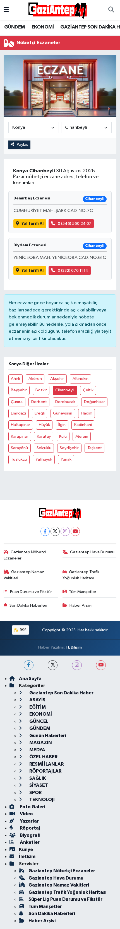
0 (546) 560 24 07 (74, 223)
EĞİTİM (37, 707)
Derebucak (65, 402)
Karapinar (19, 436)
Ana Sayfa (30, 678)
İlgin (62, 425)
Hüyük (44, 425)
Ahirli (15, 379)
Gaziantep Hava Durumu (92, 552)
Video (26, 813)
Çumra (17, 402)
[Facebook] (45, 531)
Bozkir (41, 390)
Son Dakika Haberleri (28, 605)
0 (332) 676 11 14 (73, 270)
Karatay (44, 436)
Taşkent (94, 448)
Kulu (63, 436)
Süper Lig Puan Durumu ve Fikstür (65, 899)
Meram (81, 436)
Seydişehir (69, 448)
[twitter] (52, 665)
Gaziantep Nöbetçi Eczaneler (25, 555)
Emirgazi (18, 413)
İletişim (27, 856)
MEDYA (36, 749)
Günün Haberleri (47, 735)
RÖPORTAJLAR (44, 771)
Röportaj (29, 828)
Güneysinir (62, 413)
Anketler (29, 842)
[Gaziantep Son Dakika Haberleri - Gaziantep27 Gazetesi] (57, 10)
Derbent (39, 402)
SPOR (35, 792)
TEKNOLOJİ (41, 799)
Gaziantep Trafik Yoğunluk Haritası (81, 575)
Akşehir (57, 379)
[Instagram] (65, 531)
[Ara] (111, 10)
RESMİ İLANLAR (46, 764)
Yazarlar (29, 821)
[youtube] (101, 665)
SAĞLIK (37, 778)
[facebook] (28, 665)
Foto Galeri (32, 806)
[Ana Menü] (6, 10)
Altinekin (80, 379)
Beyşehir (19, 390)
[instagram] (77, 665)
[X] (55, 531)
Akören (35, 379)
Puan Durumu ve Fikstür (31, 592)
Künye (26, 849)
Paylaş (22, 144)
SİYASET (38, 785)
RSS (23, 630)
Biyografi (29, 835)
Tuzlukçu (19, 459)
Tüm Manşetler (82, 592)
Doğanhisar (94, 402)
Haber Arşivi (80, 605)
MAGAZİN (40, 742)
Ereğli (40, 413)
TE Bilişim (74, 647)
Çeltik (88, 390)
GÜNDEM (14, 27)
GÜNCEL (38, 721)
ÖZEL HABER (42, 756)
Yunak (66, 459)
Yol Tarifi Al (32, 223)
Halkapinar (20, 425)
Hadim (86, 413)
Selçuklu (44, 448)
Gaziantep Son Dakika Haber (60, 692)
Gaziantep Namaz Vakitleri (24, 575)
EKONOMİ (43, 27)
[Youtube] (75, 531)
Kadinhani (83, 425)
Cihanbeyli (64, 390)
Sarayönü (19, 448)
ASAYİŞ (36, 699)
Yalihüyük (43, 459)
